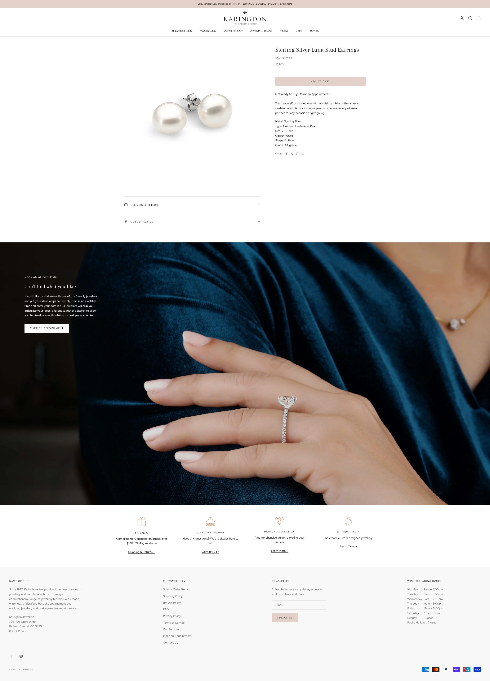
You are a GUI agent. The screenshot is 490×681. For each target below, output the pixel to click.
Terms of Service (174, 622)
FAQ (166, 609)
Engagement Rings (182, 30)
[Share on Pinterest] (297, 153)
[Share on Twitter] (291, 153)
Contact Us (170, 642)
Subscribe (284, 617)
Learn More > (279, 551)
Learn (299, 30)
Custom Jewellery (233, 30)
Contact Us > (210, 551)
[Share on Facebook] (286, 153)
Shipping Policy (173, 596)
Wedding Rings (207, 30)
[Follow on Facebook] (11, 656)
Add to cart (320, 81)
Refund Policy (172, 603)
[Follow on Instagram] (21, 656)
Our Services (171, 629)
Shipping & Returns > (141, 552)
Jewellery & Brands (261, 30)
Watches (283, 30)
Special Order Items (176, 589)
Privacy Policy (172, 616)
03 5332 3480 (18, 631)
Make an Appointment (46, 328)
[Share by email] (302, 153)
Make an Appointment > (315, 94)
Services (314, 30)
